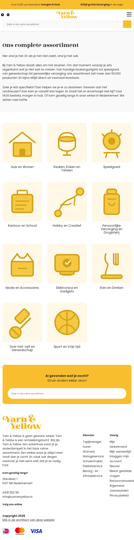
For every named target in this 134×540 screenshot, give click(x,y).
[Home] (67, 14)
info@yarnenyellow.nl (17, 497)
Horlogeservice (93, 456)
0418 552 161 (10, 492)
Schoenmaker (93, 461)
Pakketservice (92, 466)
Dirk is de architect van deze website (28, 520)
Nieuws (115, 466)
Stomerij (88, 452)
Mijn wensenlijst (120, 452)
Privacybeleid (119, 495)
